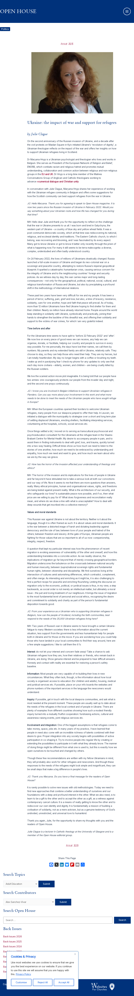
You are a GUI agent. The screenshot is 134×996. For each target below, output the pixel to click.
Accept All (64, 982)
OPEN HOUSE (18, 11)
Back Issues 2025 (12, 941)
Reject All (43, 982)
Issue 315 (67, 43)
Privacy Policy (23, 974)
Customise (21, 982)
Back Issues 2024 (12, 946)
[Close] (75, 954)
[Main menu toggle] (127, 11)
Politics (5, 29)
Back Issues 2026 (12, 936)
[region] (42, 970)
